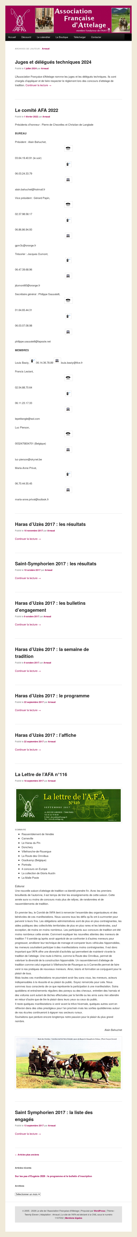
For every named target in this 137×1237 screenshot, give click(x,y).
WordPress (99, 1210)
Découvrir (26, 37)
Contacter (96, 37)
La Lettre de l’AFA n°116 (41, 774)
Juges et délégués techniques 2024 (53, 62)
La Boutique (62, 37)
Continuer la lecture (38, 85)
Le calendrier (43, 37)
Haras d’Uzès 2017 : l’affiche (45, 735)
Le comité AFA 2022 (36, 110)
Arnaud (45, 48)
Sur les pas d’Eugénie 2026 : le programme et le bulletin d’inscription (53, 1176)
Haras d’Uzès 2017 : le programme (52, 695)
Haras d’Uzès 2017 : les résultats (50, 524)
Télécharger (80, 37)
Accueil (12, 37)
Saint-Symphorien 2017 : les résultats (55, 563)
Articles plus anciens (27, 1154)
